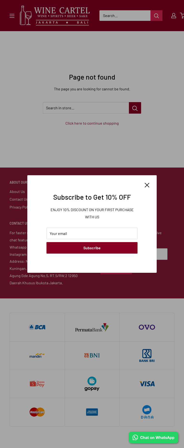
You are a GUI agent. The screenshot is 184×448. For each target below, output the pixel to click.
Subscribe (92, 247)
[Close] (147, 184)
